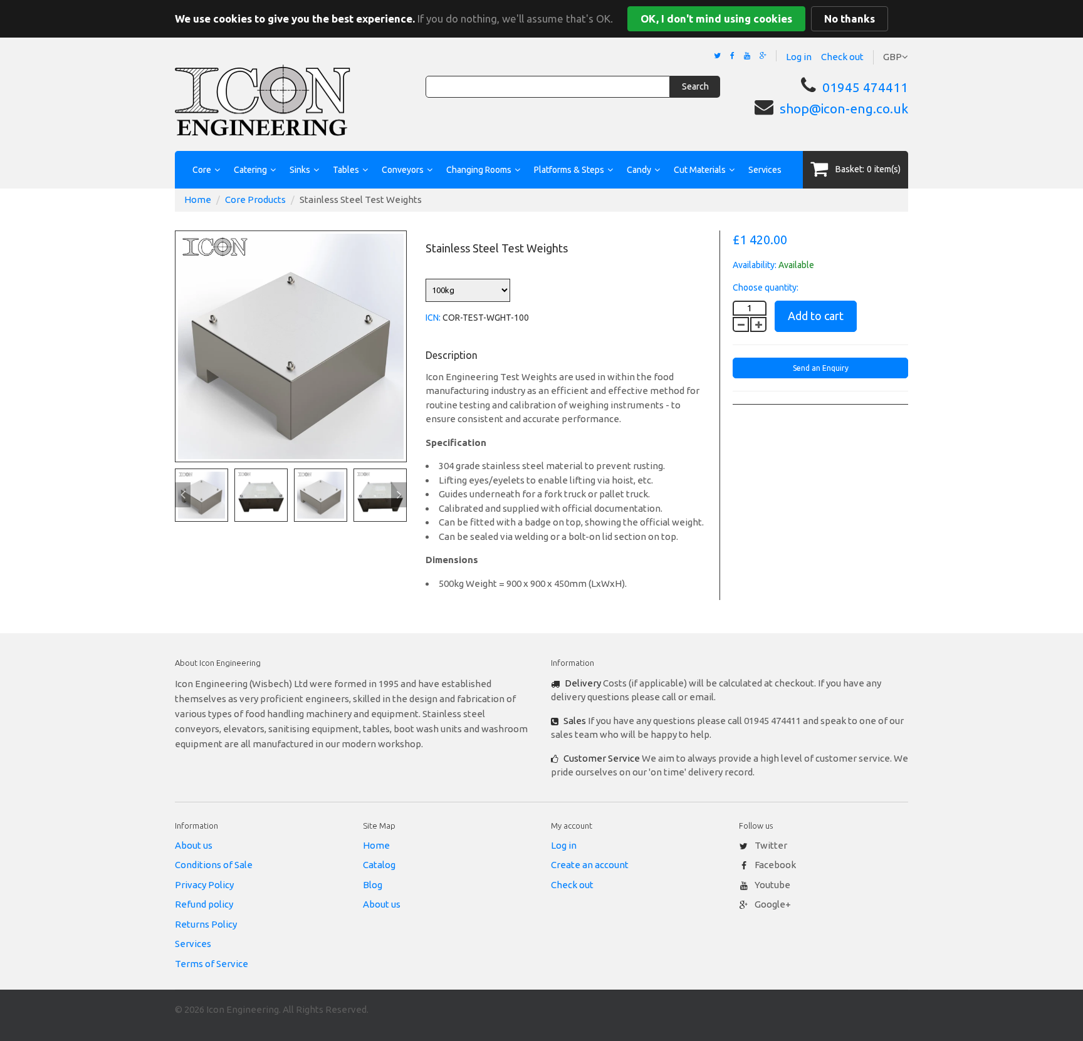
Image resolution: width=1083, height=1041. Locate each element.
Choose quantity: (765, 287)
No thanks (849, 18)
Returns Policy (206, 924)
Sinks (300, 170)
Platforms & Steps (569, 170)
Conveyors (403, 170)
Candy (639, 170)
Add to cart (816, 315)
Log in (799, 56)
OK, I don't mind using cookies (716, 18)
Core (201, 170)
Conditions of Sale (214, 864)
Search (695, 86)
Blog (372, 884)
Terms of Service (211, 963)
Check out (842, 56)
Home (197, 199)
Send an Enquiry (821, 368)
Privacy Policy (204, 884)
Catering (250, 170)
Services (765, 170)
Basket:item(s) (868, 169)
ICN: (433, 318)
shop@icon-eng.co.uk (844, 108)
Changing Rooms (478, 170)
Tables (346, 170)
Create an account (590, 864)
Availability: (755, 265)
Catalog (379, 864)
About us (193, 845)
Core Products (255, 199)
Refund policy (204, 904)
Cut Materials (700, 170)
